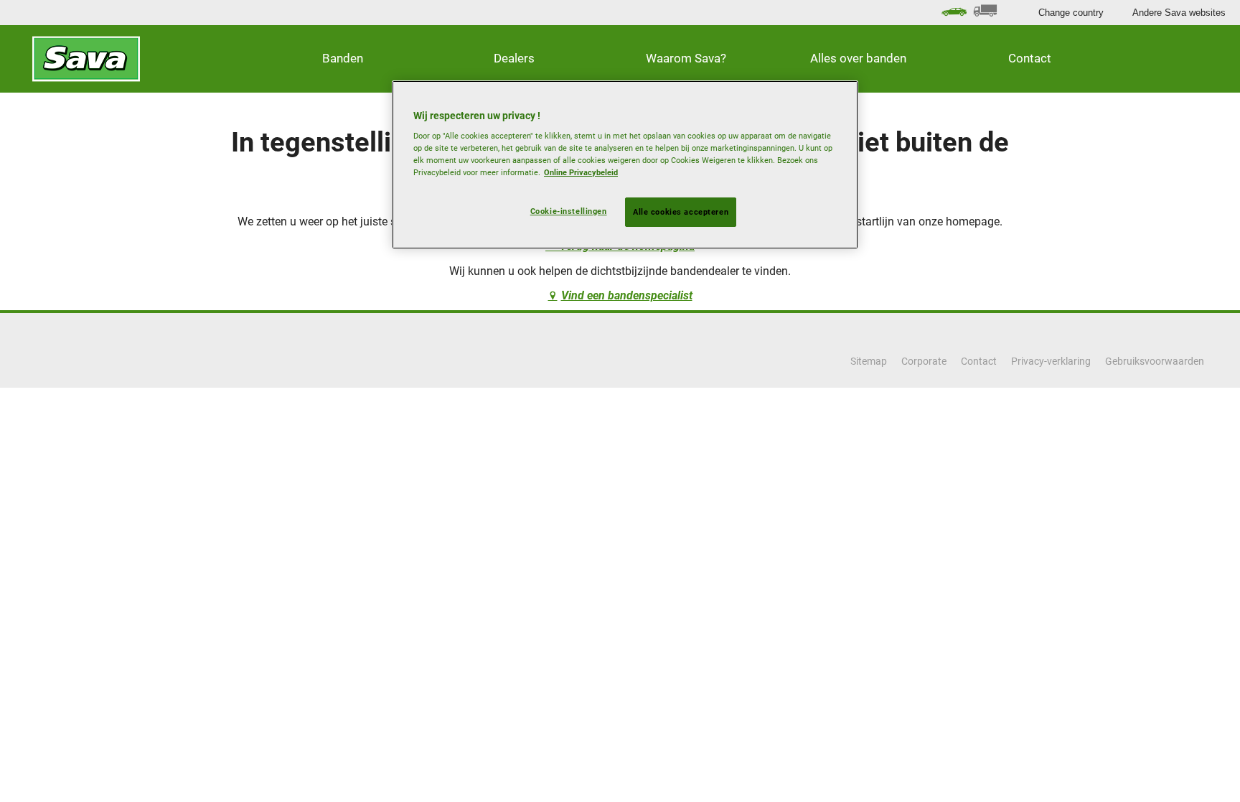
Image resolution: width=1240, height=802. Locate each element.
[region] (625, 165)
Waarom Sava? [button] (686, 58)
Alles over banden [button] (858, 58)
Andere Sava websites (1179, 12)
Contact (1029, 58)
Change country (1071, 12)
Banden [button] (342, 58)
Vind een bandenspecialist (626, 295)
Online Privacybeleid (581, 172)
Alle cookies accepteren (680, 212)
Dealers (514, 58)
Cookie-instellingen (568, 211)
